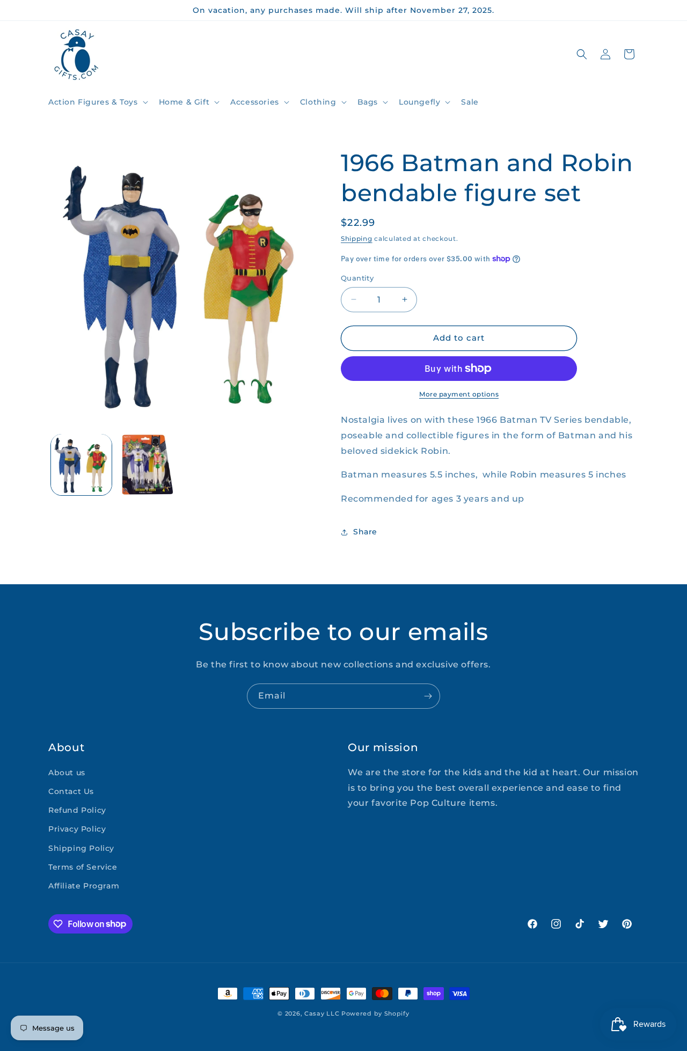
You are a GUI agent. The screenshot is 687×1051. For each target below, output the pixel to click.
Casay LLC (321, 1013)
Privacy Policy (77, 829)
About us (66, 772)
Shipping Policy (81, 848)
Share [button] (365, 531)
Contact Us (71, 791)
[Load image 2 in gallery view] (147, 464)
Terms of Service (83, 867)
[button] (97, 102)
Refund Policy (77, 810)
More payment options (459, 394)
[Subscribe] (428, 696)
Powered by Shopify (375, 1013)
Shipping (356, 238)
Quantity (357, 278)
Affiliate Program (83, 886)
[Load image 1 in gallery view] (81, 464)
